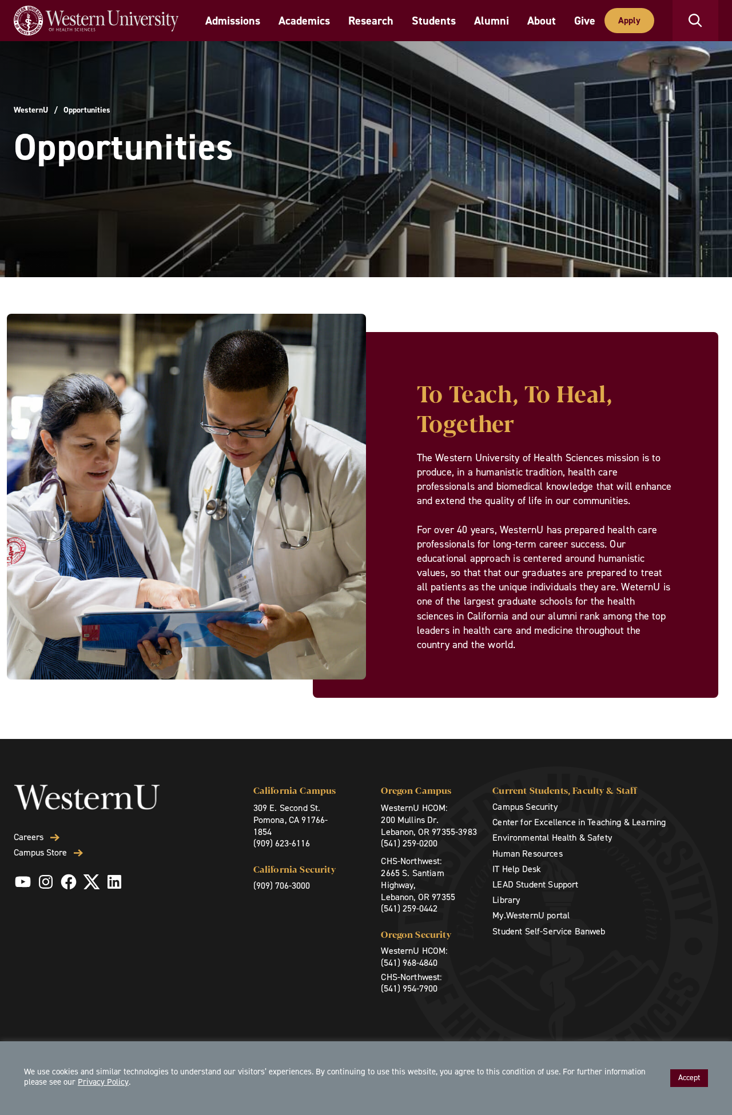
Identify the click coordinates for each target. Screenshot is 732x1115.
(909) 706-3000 (281, 886)
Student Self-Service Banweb (548, 931)
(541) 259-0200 (409, 843)
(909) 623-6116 (281, 843)
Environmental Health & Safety (552, 838)
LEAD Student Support (535, 884)
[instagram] (46, 882)
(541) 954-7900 (409, 988)
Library (506, 900)
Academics (304, 20)
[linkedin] (114, 882)
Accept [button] (689, 1077)
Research (370, 20)
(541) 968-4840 (409, 963)
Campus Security (524, 807)
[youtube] (23, 882)
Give (584, 20)
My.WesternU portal (531, 915)
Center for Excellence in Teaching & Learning (579, 822)
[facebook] (68, 882)
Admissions (232, 20)
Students (434, 20)
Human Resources (527, 854)
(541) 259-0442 (409, 908)
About (541, 20)
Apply (629, 20)
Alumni (491, 20)
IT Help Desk (516, 869)
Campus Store (40, 852)
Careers (28, 837)
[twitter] (91, 882)
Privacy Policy (103, 1082)
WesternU (31, 110)
